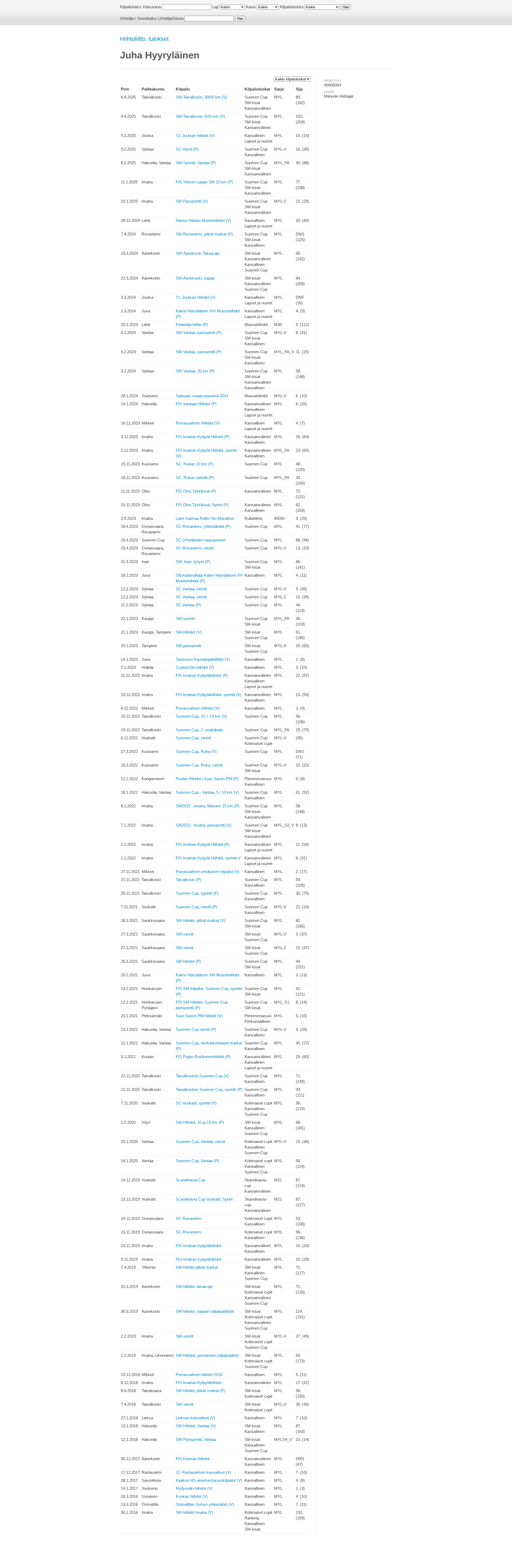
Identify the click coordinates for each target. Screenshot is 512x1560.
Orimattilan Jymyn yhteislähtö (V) (205, 1504)
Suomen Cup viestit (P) (196, 1029)
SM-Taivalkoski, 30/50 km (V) (201, 97)
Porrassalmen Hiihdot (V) (198, 423)
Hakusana (152, 7)
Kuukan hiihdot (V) (192, 1496)
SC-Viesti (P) (187, 149)
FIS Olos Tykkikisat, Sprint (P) (202, 504)
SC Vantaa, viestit (191, 589)
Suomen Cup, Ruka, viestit (199, 765)
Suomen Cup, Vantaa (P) (197, 1160)
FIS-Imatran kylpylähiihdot (198, 1245)
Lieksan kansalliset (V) (195, 1418)
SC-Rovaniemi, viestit (195, 548)
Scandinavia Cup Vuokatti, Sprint (204, 1199)
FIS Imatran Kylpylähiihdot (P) (202, 675)
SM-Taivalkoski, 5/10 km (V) (200, 116)
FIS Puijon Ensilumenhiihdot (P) (203, 1056)
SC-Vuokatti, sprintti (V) (196, 1103)
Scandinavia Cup (190, 1180)
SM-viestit (184, 934)
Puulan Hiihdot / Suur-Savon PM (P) (207, 778)
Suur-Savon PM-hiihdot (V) (199, 1015)
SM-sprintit (185, 618)
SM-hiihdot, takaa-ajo (194, 1286)
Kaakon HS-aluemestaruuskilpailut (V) (209, 1480)
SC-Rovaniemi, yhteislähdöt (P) (203, 526)
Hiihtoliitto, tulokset (144, 39)
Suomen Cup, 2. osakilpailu (199, 730)
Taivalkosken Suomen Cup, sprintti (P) (209, 1089)
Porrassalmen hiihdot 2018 (199, 1374)
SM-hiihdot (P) (188, 961)
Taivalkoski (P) (188, 879)
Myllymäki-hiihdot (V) (194, 1488)
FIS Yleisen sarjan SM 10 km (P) (204, 182)
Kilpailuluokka (291, 7)
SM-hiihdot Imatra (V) (194, 1512)
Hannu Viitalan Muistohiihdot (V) (203, 220)
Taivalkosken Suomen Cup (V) (202, 1076)
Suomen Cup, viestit (193, 738)
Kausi (251, 7)
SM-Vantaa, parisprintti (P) (199, 332)
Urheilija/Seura (170, 18)
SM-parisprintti (188, 645)
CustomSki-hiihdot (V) (195, 667)
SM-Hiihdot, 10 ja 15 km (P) (200, 1122)
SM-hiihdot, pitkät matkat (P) (200, 1390)
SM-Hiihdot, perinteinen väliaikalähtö (207, 1355)
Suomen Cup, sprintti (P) (197, 893)
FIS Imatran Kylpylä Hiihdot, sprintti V (208, 858)
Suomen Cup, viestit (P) (196, 907)
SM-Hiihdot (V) (189, 632)
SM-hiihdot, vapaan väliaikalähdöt (205, 1311)
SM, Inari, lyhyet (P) (193, 561)
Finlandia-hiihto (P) (192, 324)
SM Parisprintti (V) (192, 201)
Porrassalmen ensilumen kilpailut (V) (207, 871)
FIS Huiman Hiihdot (193, 1458)
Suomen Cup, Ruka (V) (196, 751)
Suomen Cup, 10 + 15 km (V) (201, 716)
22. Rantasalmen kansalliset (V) (203, 1472)
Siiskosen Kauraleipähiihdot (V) (203, 659)
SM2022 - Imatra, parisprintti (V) (203, 825)
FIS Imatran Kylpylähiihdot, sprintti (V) (208, 694)
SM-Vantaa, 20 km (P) (195, 371)
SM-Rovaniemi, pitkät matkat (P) (204, 234)
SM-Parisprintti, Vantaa (196, 1439)
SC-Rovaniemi (188, 1218)
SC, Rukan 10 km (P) (194, 464)
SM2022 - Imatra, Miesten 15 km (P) (207, 806)
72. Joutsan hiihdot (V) (195, 135)
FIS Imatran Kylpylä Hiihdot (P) (203, 436)
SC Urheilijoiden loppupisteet (200, 540)
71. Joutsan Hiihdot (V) (195, 297)
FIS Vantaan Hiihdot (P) (196, 404)
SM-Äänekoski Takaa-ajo (197, 253)
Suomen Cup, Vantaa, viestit (200, 1141)
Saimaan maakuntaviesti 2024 (202, 396)
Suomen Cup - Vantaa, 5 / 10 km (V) (207, 792)
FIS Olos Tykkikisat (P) (196, 491)
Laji (215, 7)
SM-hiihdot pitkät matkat (197, 1267)
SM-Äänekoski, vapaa (195, 278)
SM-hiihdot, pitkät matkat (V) (200, 920)
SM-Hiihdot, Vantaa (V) (196, 1426)
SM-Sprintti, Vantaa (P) (196, 162)
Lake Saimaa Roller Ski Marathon (205, 518)
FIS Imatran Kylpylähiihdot (198, 1382)
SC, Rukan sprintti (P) (195, 477)
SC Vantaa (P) (188, 605)
